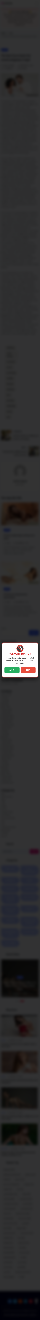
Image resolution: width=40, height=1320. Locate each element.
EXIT (28, 670)
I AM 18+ (12, 670)
